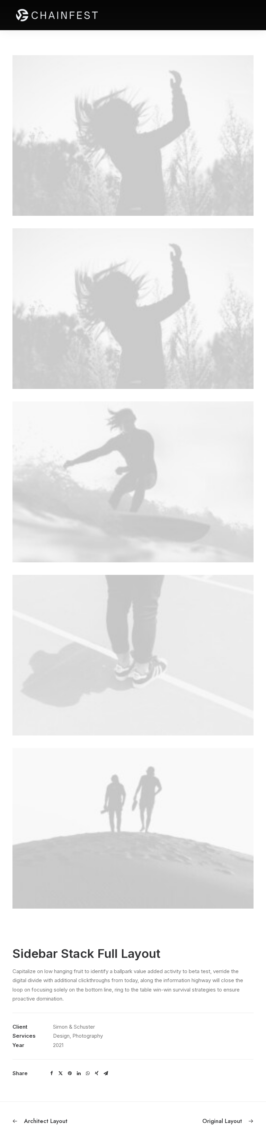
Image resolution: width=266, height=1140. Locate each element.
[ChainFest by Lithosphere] (56, 15)
